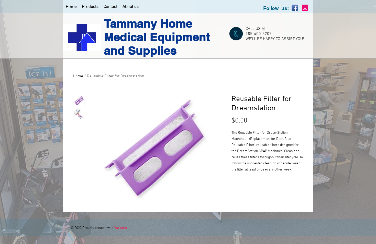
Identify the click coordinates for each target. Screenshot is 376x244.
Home (78, 76)
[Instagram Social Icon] (305, 8)
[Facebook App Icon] (295, 8)
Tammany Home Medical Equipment (157, 30)
